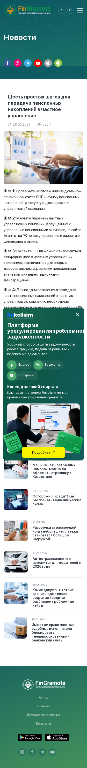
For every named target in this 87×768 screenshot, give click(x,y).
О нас (43, 697)
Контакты (43, 723)
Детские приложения (43, 715)
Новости (43, 706)
